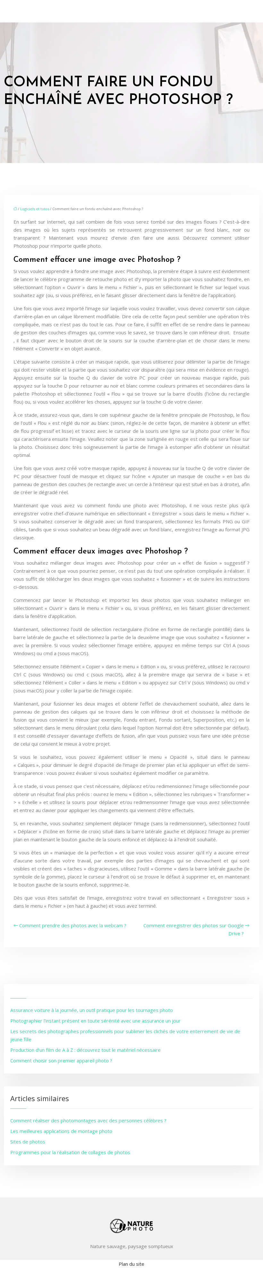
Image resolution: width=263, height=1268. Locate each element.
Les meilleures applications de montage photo (61, 1131)
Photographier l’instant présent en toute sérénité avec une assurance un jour (95, 1020)
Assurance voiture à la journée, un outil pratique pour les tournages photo (91, 1010)
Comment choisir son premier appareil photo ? (61, 1060)
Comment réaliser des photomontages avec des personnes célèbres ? (88, 1120)
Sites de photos (27, 1141)
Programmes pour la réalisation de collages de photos (70, 1152)
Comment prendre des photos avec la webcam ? (72, 925)
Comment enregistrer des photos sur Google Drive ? (193, 929)
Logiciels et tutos (34, 208)
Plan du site (131, 1264)
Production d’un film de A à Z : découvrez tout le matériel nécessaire (85, 1050)
